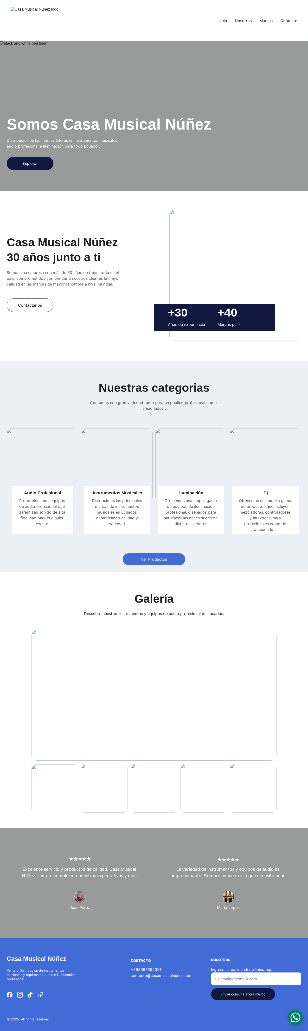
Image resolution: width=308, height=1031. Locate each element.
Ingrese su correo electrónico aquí (242, 969)
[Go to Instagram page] (20, 995)
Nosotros (243, 20)
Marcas (266, 20)
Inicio (222, 20)
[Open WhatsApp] (295, 1017)
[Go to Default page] (40, 995)
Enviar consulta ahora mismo (243, 994)
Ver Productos (154, 559)
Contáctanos (30, 305)
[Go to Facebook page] (10, 995)
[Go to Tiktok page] (30, 995)
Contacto (288, 20)
